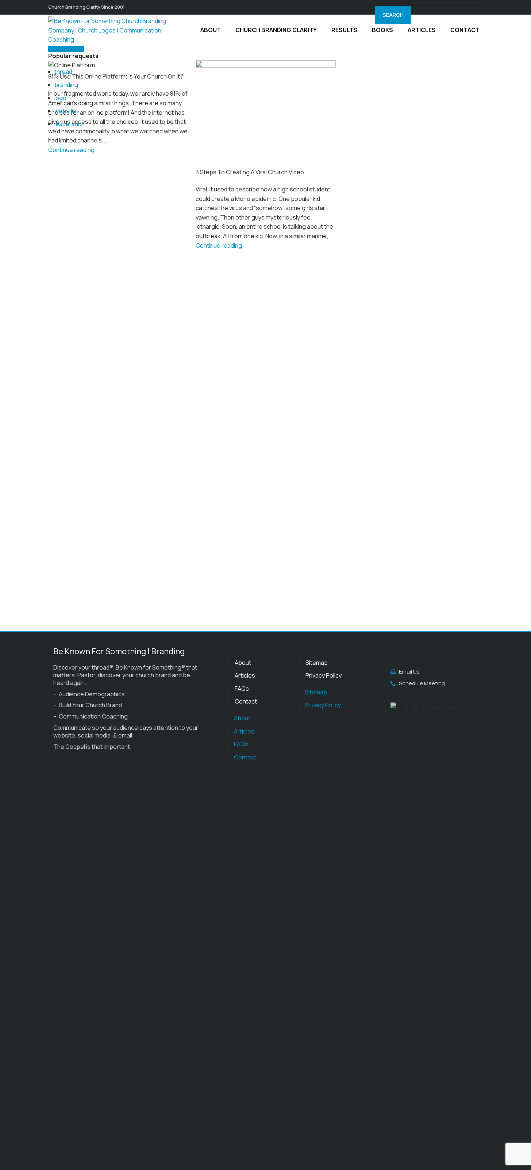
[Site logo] (112, 30)
